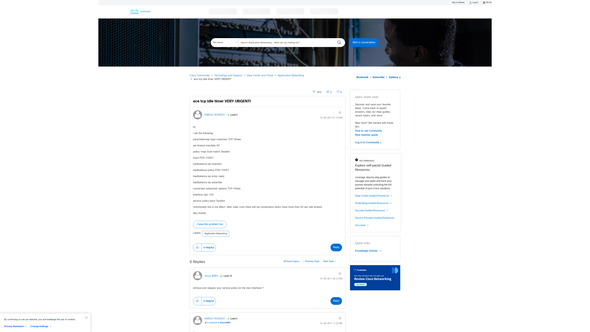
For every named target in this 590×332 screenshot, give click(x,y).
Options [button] (393, 77)
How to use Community (368, 130)
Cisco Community (200, 75)
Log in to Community (367, 142)
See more (360, 225)
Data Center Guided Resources (372, 195)
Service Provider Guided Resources (374, 218)
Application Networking (291, 75)
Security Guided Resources (370, 210)
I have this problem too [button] (210, 224)
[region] (45, 323)
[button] (197, 247)
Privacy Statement (14, 326)
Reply (336, 247)
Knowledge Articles (366, 251)
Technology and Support (228, 75)
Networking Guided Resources (372, 203)
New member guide (366, 135)
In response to (219, 323)
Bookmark (362, 77)
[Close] (86, 317)
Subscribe (378, 77)
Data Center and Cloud (260, 75)
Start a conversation (364, 42)
